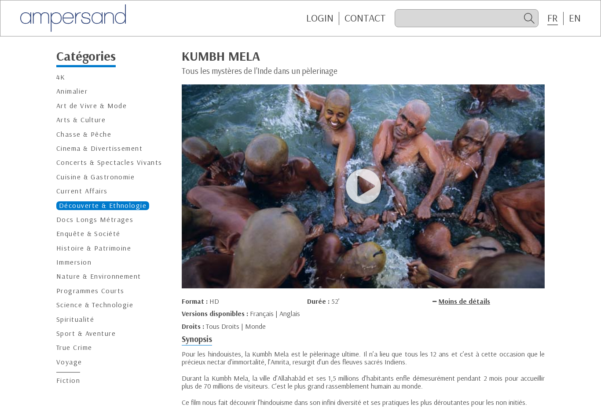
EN (575, 18)
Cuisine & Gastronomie (95, 177)
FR (552, 18)
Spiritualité (75, 319)
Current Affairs (82, 191)
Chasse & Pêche (83, 134)
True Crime (74, 348)
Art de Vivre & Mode (91, 106)
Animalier (72, 91)
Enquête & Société (88, 234)
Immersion (74, 262)
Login (319, 18)
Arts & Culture (81, 120)
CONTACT (365, 18)
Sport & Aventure (86, 334)
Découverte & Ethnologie (103, 205)
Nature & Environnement (98, 277)
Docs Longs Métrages (94, 219)
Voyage (69, 362)
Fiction (68, 381)
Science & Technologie (94, 305)
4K (61, 77)
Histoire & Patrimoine (93, 248)
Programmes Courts (90, 291)
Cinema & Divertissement (99, 148)
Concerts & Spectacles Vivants (109, 163)
